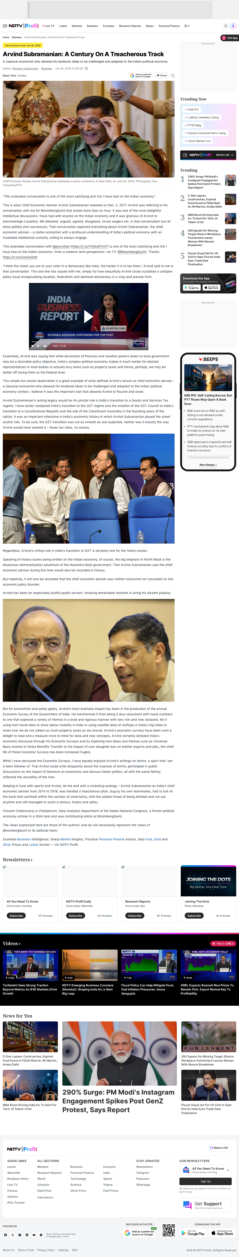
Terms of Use (26, 1250)
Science (75, 1184)
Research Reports (130, 25)
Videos (108, 1184)
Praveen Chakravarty (25, 68)
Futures (12, 1190)
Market (65, 839)
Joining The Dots (197, 901)
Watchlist (13, 1172)
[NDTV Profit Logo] (22, 1148)
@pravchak (61, 246)
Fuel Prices (110, 1190)
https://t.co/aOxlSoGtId (20, 257)
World (41, 1178)
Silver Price (78, 1190)
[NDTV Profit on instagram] (20, 1235)
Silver (7, 845)
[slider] (89, 341)
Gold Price (44, 1190)
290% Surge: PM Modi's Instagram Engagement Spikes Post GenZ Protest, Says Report (118, 1101)
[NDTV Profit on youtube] (34, 1235)
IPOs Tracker (16, 1202)
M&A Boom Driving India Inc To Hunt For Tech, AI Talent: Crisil (30, 1107)
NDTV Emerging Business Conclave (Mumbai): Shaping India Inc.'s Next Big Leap (87, 989)
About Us (8, 1250)
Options (12, 1196)
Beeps (150, 25)
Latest (63, 25)
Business (92, 25)
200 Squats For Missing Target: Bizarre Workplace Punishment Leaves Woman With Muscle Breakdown (207, 1060)
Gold (157, 839)
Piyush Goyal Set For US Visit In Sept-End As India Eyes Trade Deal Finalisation (207, 1109)
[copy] (173, 75)
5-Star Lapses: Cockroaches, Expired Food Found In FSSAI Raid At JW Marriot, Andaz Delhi (30, 1060)
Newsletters (144, 1167)
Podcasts (142, 1178)
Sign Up (205, 1181)
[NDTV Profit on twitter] (12, 1235)
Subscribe (16, 915)
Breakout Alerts (18, 1178)
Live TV (49, 25)
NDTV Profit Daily (78, 901)
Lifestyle (43, 1184)
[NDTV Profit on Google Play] (193, 1232)
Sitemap (63, 1250)
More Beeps (207, 464)
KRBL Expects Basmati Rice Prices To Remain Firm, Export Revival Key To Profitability (207, 989)
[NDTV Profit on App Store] (222, 1232)
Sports (107, 1178)
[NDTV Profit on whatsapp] (41, 1235)
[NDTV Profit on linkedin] (27, 1235)
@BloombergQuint (131, 252)
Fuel (149, 839)
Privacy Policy (46, 1250)
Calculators (45, 1197)
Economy (108, 25)
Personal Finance (169, 25)
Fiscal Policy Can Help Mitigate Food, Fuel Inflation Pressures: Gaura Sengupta (147, 989)
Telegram (142, 1172)
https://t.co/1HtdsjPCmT (90, 246)
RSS (74, 1250)
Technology (78, 1178)
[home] (24, 23)
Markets (77, 25)
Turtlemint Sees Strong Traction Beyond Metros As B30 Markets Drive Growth (30, 989)
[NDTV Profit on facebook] (5, 1235)
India (106, 1172)
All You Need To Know (22, 901)
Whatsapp (143, 1184)
